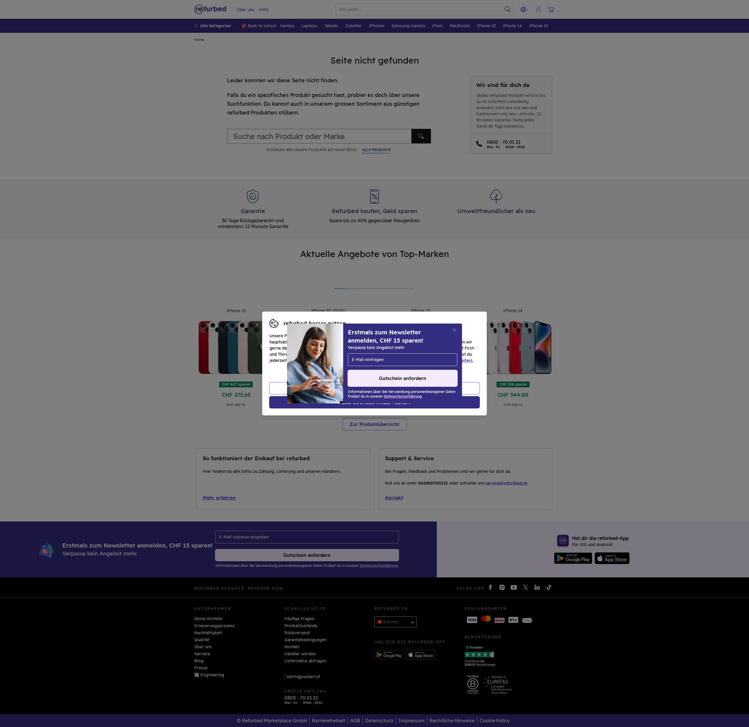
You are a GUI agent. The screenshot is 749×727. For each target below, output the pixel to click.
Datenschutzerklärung (349, 360)
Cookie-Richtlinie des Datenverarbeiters (432, 360)
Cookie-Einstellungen (430, 354)
